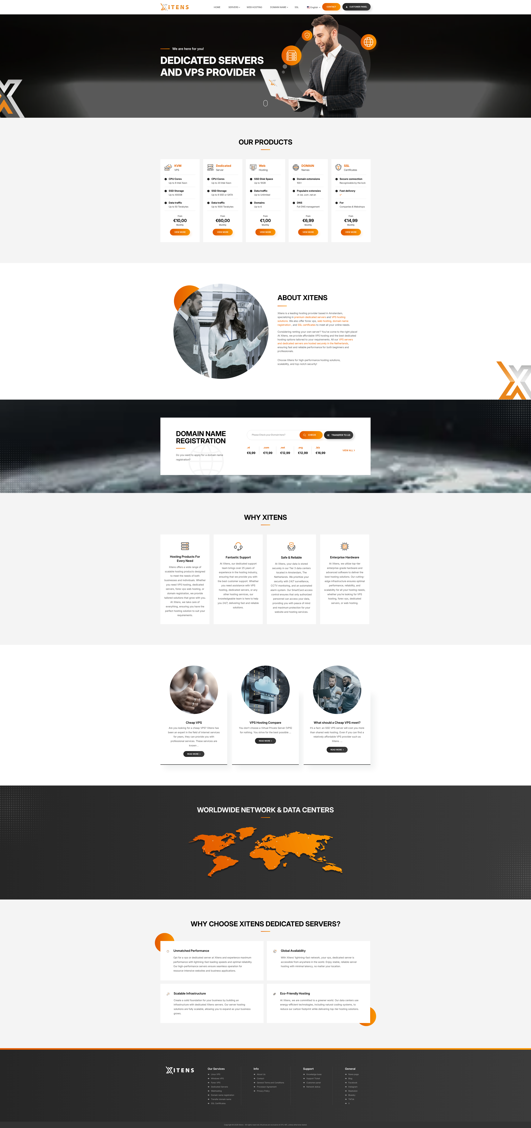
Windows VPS (217, 1078)
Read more (193, 754)
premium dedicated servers (310, 317)
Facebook (352, 1083)
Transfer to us (340, 435)
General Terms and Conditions (270, 1083)
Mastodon (352, 1091)
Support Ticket (313, 1078)
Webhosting (216, 1091)
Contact (331, 7)
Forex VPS (215, 1083)
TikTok (351, 1099)
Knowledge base (314, 1074)
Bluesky (351, 1095)
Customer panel (313, 1083)
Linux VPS (215, 1074)
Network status (313, 1087)
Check (312, 434)
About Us (261, 1074)
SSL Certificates (218, 1103)
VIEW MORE (180, 232)
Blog (350, 1078)
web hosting (324, 321)
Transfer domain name (221, 1099)
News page (353, 1074)
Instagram (352, 1087)
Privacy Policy (263, 1091)
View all (348, 450)
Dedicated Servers (219, 1087)
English (314, 7)
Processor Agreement (267, 1087)
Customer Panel (358, 7)
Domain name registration (222, 1095)
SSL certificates (307, 324)
